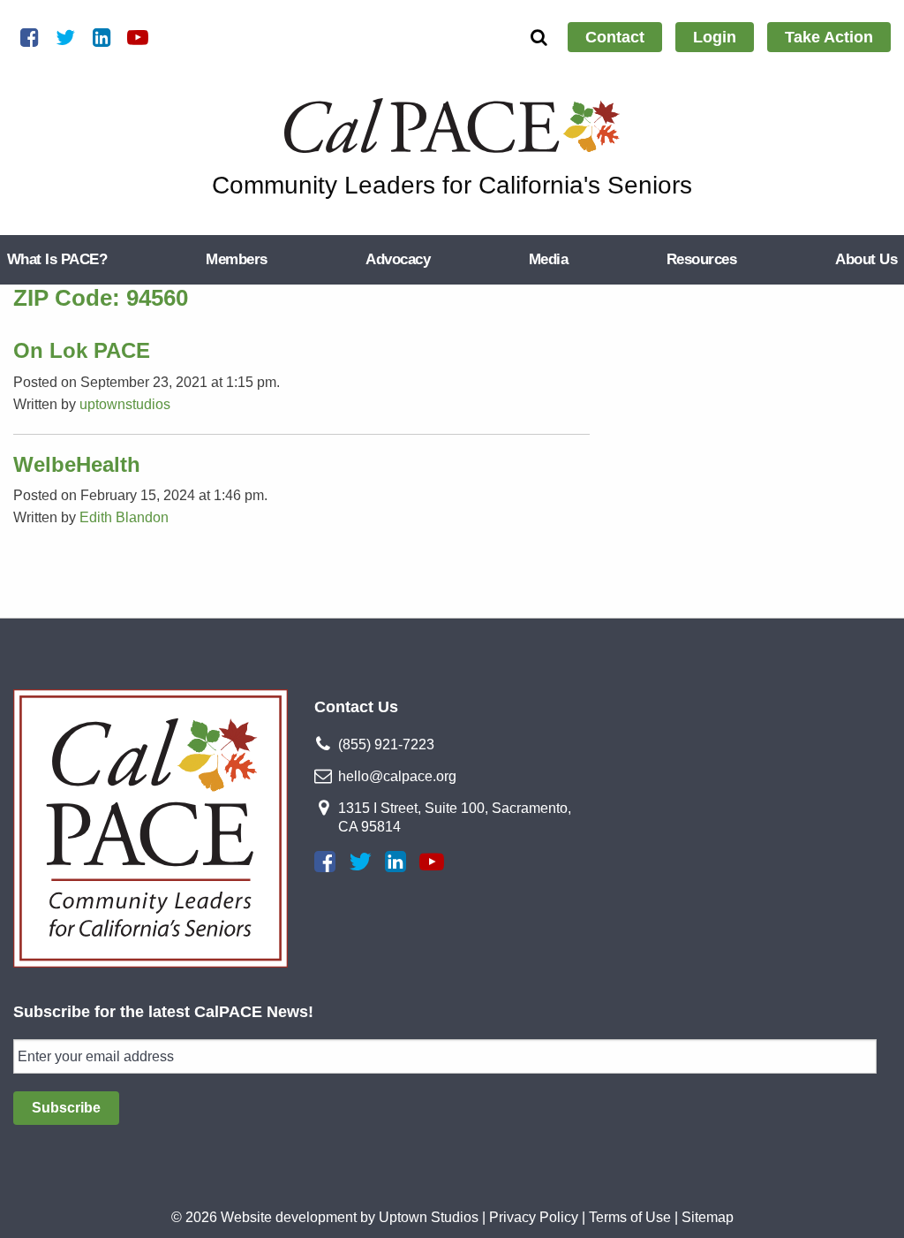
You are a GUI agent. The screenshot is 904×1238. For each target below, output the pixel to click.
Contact (614, 37)
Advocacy (397, 259)
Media (548, 259)
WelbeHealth (76, 464)
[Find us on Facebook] (324, 861)
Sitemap (708, 1217)
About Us (866, 259)
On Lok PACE (81, 350)
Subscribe (66, 1107)
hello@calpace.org (397, 776)
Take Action (829, 37)
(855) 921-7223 (386, 744)
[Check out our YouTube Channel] (431, 861)
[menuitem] (615, 37)
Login (714, 37)
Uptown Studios (428, 1217)
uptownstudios (124, 404)
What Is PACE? (57, 259)
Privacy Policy (533, 1217)
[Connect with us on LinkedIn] (395, 861)
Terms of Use (630, 1217)
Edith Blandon (124, 517)
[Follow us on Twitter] (360, 861)
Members (236, 259)
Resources (701, 259)
